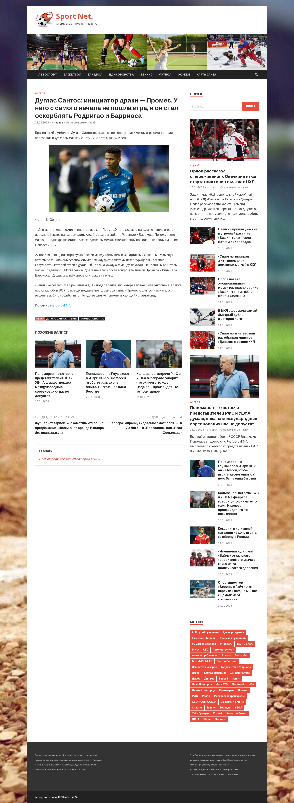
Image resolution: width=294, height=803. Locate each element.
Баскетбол (72, 74)
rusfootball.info (61, 305)
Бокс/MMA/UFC (202, 661)
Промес (85, 318)
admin (59, 122)
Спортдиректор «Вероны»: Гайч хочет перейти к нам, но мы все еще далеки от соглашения (238, 590)
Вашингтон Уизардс (204, 667)
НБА (251, 684)
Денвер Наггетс (240, 672)
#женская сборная (204, 638)
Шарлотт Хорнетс (214, 719)
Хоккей (184, 74)
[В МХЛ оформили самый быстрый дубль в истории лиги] (202, 324)
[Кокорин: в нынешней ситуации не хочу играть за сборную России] (202, 542)
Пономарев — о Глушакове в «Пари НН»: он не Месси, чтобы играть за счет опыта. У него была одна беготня (107, 382)
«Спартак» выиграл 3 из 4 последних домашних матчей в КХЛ (237, 260)
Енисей (223, 678)
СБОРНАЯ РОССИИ (204, 701)
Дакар (196, 672)
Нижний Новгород (203, 690)
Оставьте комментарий (81, 122)
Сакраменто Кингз (232, 701)
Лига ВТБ (222, 684)
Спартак (98, 318)
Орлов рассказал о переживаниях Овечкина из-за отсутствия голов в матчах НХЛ (223, 176)
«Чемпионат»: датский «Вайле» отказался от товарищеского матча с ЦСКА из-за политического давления (238, 559)
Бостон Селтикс (227, 661)
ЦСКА (195, 719)
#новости (226, 643)
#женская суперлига (233, 638)
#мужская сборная (204, 643)
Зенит (73, 318)
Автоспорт (47, 74)
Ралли (206, 696)
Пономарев (226, 690)
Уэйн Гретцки (200, 713)
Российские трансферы (229, 696)
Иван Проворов (202, 684)
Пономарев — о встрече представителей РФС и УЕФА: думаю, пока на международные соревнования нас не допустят (54, 384)
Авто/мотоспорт (223, 649)
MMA (195, 649)
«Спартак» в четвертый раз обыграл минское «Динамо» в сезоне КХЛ (236, 337)
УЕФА (238, 707)
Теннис (146, 74)
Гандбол (95, 74)
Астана (226, 655)
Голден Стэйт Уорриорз (236, 667)
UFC (205, 649)
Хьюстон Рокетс (236, 713)
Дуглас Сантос (56, 318)
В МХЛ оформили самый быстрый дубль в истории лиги (237, 314)
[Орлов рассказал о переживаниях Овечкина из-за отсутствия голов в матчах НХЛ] (224, 162)
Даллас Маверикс (215, 672)
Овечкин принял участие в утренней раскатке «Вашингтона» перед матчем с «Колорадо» (237, 235)
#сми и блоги (245, 643)
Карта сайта (206, 74)
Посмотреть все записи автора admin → (69, 459)
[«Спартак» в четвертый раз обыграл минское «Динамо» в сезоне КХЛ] (202, 347)
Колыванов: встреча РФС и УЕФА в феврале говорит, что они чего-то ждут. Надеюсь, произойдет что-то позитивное (158, 382)
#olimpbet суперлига (205, 632)
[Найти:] (224, 106)
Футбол (165, 74)
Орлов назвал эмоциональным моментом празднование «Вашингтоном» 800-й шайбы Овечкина (238, 287)
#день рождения (233, 632)
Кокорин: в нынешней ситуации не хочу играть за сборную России (237, 532)
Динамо (209, 678)
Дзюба (196, 678)
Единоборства (121, 74)
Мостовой (238, 684)
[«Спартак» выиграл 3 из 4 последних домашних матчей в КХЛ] (202, 270)
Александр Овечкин (205, 655)
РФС (195, 696)
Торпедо (225, 707)
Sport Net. (74, 16)
